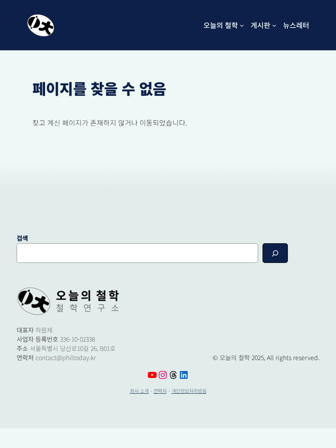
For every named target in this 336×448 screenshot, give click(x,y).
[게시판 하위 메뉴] (274, 25)
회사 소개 (139, 390)
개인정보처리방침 (189, 390)
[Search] (275, 253)
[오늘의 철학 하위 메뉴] (242, 25)
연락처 (160, 390)
